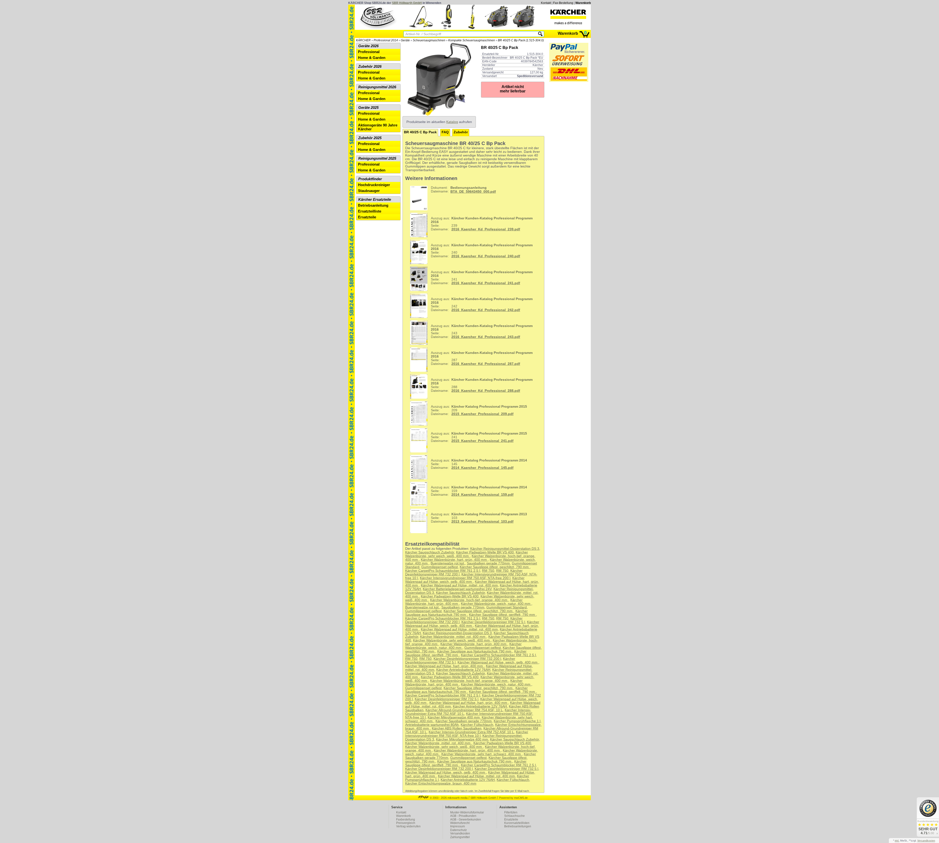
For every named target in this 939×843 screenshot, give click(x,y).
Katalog (452, 122)
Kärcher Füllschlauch (477, 725)
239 (482, 223)
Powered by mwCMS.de (513, 797)
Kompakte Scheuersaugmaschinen (471, 40)
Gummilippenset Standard (506, 607)
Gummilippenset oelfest (439, 567)
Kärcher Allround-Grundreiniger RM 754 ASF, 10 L (464, 710)
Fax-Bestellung (563, 3)
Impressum (457, 826)
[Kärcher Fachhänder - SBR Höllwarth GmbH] (568, 17)
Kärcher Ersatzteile (374, 200)
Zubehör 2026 (369, 66)
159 (479, 490)
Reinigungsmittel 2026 (377, 87)
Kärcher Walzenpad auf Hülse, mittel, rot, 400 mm (459, 585)
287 (482, 358)
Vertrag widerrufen (408, 826)
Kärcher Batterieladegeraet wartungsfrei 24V (457, 589)
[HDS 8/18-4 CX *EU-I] (522, 28)
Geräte (405, 40)
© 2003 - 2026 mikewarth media (448, 797)
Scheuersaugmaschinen (429, 40)
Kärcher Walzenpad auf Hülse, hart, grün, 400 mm (444, 666)
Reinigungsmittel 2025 (377, 158)
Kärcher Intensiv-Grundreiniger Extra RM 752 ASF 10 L (471, 732)
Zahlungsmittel (460, 837)
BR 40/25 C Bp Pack (420, 132)
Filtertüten (510, 812)
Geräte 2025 (368, 108)
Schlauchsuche (514, 816)
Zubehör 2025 (369, 138)
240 (482, 250)
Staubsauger (369, 191)
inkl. (897, 840)
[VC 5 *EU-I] (446, 28)
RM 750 (488, 571)
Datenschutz (458, 830)
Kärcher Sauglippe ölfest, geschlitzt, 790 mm (495, 567)
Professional (369, 52)
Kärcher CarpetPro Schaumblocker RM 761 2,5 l (442, 571)
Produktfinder (370, 179)
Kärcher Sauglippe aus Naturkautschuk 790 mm (466, 613)
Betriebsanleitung (373, 205)
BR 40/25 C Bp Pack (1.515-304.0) (521, 40)
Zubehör (461, 132)
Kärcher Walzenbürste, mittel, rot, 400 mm (453, 637)
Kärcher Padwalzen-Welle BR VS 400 (485, 552)
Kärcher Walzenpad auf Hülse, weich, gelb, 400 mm (465, 580)
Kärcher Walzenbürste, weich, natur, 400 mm (496, 604)
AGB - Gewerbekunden (465, 819)
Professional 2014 (386, 40)
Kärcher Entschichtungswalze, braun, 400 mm (440, 783)
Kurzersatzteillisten (516, 823)
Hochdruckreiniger (374, 185)
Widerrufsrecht (460, 823)
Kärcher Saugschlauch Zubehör (429, 552)
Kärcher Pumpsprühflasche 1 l (517, 721)
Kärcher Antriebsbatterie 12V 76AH (463, 670)
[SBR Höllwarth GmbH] (378, 17)
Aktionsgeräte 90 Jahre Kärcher (377, 127)
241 (482, 277)
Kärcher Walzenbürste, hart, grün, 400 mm (454, 560)
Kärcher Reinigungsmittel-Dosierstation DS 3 (504, 549)
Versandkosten (460, 833)
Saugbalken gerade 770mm (488, 563)
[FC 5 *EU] (471, 28)
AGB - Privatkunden (463, 816)
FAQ (445, 132)
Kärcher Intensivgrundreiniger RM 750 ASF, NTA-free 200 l (465, 578)
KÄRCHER (363, 40)
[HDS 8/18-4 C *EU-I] (497, 28)
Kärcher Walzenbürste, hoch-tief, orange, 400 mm (469, 600)
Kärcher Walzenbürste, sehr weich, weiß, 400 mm (466, 554)
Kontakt (546, 3)
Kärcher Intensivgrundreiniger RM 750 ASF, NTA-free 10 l (466, 734)
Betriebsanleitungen (517, 826)
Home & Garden (371, 58)
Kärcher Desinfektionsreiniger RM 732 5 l (493, 622)
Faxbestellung (405, 819)
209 (479, 410)
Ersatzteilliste (369, 211)
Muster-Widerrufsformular (467, 812)
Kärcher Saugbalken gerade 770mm (464, 721)
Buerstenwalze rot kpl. (448, 563)
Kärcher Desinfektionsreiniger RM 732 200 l (467, 659)
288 (482, 385)
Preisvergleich (405, 823)
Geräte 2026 (368, 46)
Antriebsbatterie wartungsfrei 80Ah (432, 725)
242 (482, 304)
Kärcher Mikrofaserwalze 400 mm (454, 717)
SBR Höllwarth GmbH (407, 3)
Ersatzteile (367, 217)
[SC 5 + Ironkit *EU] (421, 28)
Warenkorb (583, 3)
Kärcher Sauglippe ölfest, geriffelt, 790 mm (502, 615)
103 (479, 517)
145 (479, 464)
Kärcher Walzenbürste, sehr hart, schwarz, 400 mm (481, 754)
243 (482, 331)
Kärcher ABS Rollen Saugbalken (456, 728)
